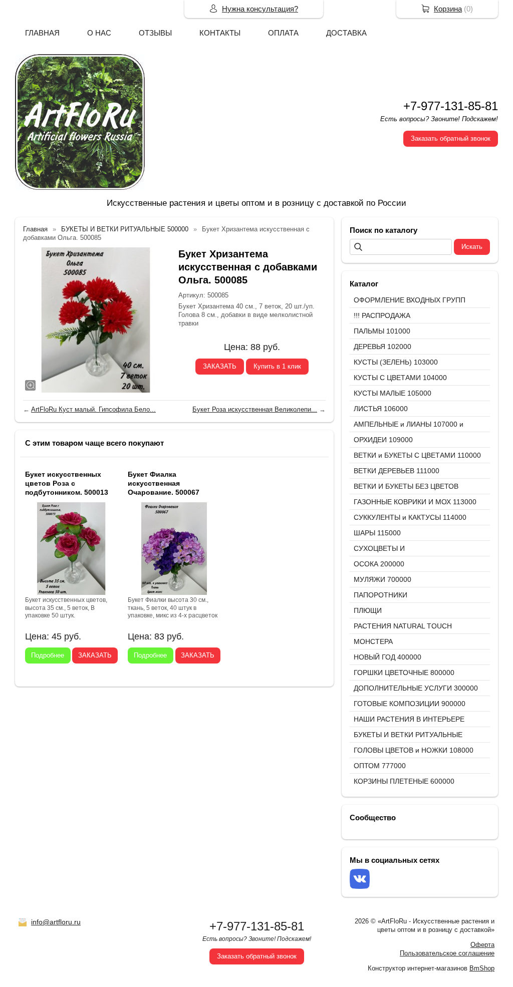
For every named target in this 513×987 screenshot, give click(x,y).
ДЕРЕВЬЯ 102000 (382, 347)
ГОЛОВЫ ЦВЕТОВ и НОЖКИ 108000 (413, 750)
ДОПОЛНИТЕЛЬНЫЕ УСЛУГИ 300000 (416, 688)
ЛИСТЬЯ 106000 (381, 409)
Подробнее (47, 655)
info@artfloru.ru (56, 922)
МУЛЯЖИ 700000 (382, 579)
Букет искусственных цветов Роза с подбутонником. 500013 (66, 483)
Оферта (482, 944)
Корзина (448, 9)
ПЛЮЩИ (368, 610)
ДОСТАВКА (346, 33)
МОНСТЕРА (373, 641)
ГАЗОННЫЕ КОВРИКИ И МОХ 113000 (415, 502)
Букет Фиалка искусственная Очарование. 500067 (163, 483)
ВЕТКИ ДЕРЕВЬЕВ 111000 (396, 471)
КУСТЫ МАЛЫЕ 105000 (392, 393)
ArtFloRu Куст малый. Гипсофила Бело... (93, 409)
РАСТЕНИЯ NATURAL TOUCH (403, 626)
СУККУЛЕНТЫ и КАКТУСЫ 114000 (410, 517)
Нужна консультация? (260, 9)
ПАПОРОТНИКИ (380, 595)
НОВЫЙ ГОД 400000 (387, 657)
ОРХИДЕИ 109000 (383, 440)
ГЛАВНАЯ (42, 33)
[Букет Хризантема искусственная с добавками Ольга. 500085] (95, 320)
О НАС (99, 33)
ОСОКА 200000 (379, 564)
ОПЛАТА (283, 33)
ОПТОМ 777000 (380, 766)
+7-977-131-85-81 (450, 106)
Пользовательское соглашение (447, 953)
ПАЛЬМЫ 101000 (382, 331)
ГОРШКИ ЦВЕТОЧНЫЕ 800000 (404, 673)
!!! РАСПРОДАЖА (382, 315)
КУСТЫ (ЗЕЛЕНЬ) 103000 (396, 362)
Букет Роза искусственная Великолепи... (254, 409)
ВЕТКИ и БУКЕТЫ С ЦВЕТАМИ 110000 (417, 455)
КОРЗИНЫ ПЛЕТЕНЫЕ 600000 (404, 781)
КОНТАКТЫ (219, 33)
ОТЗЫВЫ (155, 33)
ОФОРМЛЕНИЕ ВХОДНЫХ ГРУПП (409, 300)
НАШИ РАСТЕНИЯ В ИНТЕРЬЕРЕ (409, 719)
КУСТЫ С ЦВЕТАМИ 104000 (400, 378)
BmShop (481, 968)
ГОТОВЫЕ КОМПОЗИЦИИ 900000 (409, 704)
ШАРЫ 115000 (377, 533)
